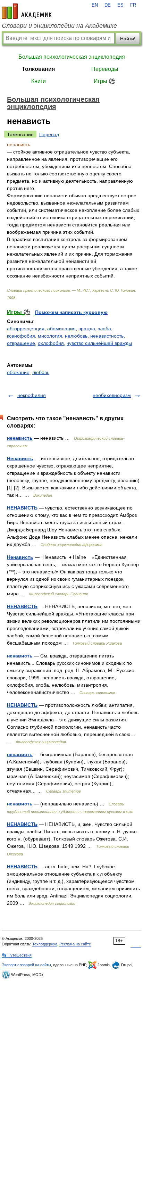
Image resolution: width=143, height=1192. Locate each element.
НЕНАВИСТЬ (22, 508)
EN (95, 5)
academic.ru (27, 11)
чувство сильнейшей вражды (99, 343)
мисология (50, 336)
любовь (40, 372)
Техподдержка (44, 944)
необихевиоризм (112, 395)
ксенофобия (21, 336)
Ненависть (20, 458)
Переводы (104, 69)
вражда (86, 328)
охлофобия (51, 343)
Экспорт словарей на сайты (26, 965)
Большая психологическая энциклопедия (71, 57)
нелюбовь (76, 336)
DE (107, 5)
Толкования (38, 69)
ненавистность (107, 336)
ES (120, 5)
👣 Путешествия (17, 955)
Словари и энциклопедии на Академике (59, 25)
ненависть (20, 438)
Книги (38, 81)
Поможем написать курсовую (71, 312)
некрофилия (31, 395)
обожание (18, 372)
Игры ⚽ (105, 81)
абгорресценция (25, 328)
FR (133, 5)
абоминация (61, 328)
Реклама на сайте (75, 944)
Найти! (127, 38)
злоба (104, 328)
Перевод (49, 134)
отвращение (21, 343)
